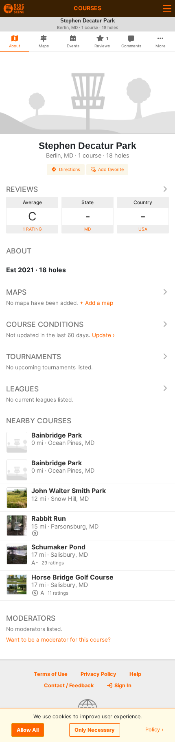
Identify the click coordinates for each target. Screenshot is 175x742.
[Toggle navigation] (167, 8)
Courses (87, 7)
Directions (69, 169)
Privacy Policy (98, 674)
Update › (103, 335)
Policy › (154, 730)
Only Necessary (94, 730)
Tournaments (33, 356)
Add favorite (111, 169)
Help (135, 674)
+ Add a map (96, 303)
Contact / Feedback (69, 685)
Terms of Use (51, 674)
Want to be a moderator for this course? (58, 639)
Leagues (22, 388)
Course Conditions (44, 324)
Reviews (22, 189)
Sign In (122, 685)
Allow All (28, 730)
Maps (16, 292)
